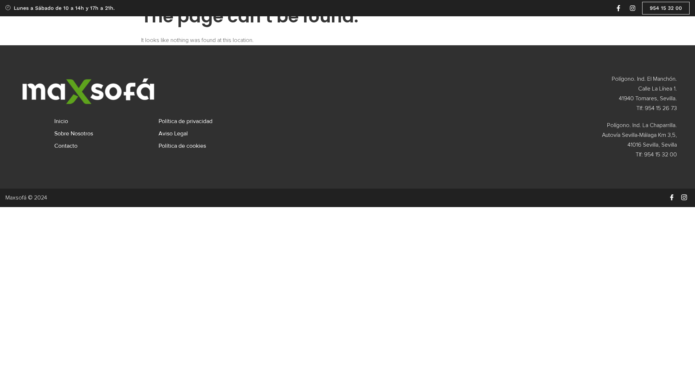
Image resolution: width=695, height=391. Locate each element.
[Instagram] (632, 8)
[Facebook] (671, 197)
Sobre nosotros (405, 28)
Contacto (445, 28)
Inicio (237, 28)
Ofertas (263, 28)
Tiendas (337, 28)
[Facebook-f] (618, 8)
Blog (370, 28)
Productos (296, 28)
